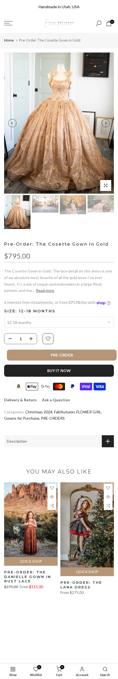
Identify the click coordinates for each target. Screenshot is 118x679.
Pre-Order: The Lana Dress (81, 584)
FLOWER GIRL (88, 412)
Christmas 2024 (38, 412)
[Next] (106, 123)
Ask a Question (56, 399)
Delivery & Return (20, 399)
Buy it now (59, 370)
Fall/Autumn (64, 412)
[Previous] (12, 123)
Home (9, 40)
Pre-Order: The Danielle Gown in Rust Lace (27, 576)
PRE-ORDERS (53, 418)
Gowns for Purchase (21, 418)
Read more (45, 290)
